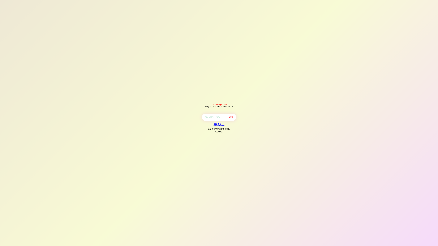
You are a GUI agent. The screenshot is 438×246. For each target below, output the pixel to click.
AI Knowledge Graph (219, 105)
